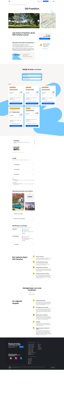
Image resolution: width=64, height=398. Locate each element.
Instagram (30, 359)
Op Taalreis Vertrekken (12, 4)
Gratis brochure (39, 1)
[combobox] (32, 76)
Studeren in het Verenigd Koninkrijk (31, 353)
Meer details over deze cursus (16, 101)
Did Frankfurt (25, 4)
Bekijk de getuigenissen (32, 294)
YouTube (30, 363)
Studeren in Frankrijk (31, 346)
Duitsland (17, 4)
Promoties (39, 346)
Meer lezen (23, 233)
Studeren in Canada (31, 345)
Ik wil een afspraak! (44, 48)
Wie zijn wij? (39, 344)
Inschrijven (21, 346)
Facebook (30, 358)
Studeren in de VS (30, 354)
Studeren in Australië (31, 344)
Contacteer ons (46, 1)
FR (49, 1)
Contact (39, 345)
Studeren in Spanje (31, 351)
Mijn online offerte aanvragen (16, 103)
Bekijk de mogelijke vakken (44, 38)
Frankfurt (20, 4)
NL (50, 1)
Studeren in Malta (30, 350)
